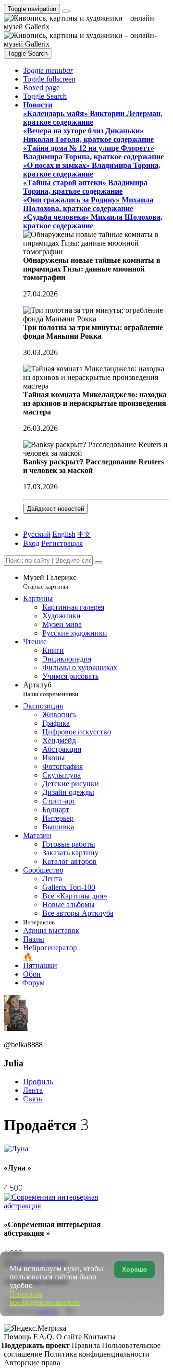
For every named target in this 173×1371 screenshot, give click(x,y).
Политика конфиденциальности (96, 1354)
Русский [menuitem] (36, 534)
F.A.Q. (44, 1337)
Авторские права (32, 1363)
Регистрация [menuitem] (62, 543)
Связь (32, 1099)
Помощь (18, 1337)
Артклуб (50, 689)
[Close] (98, 562)
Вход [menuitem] (31, 543)
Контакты (100, 1337)
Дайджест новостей (55, 508)
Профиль (38, 1081)
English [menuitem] (63, 534)
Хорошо (134, 1269)
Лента (33, 1090)
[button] (48, 70)
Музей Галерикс (49, 581)
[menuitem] (84, 534)
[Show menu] (66, 11)
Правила (87, 1345)
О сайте (70, 1337)
